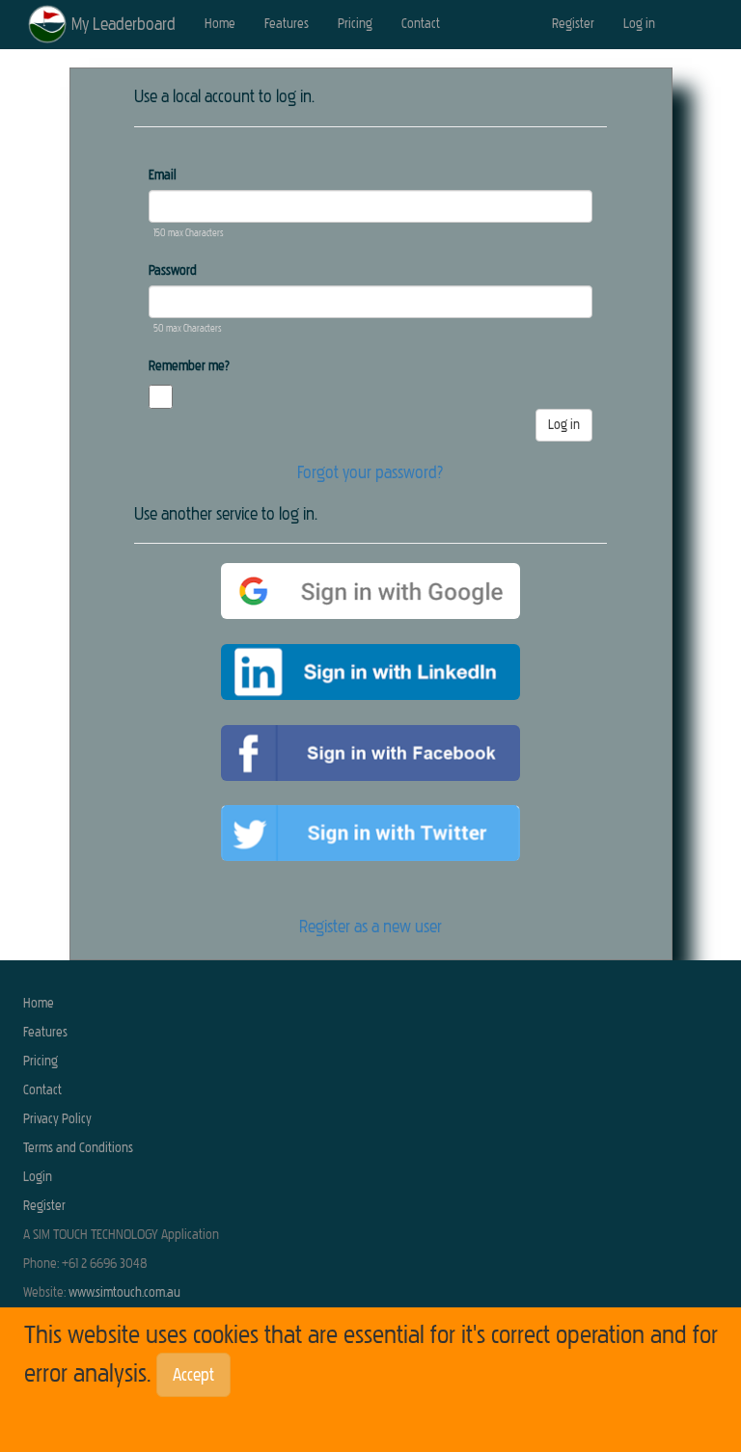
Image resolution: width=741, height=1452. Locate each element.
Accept (193, 1374)
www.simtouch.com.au (124, 1292)
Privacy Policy (57, 1119)
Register (573, 23)
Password (173, 270)
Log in (639, 23)
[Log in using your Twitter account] (370, 833)
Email (163, 175)
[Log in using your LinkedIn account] (370, 672)
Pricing (355, 23)
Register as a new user (370, 926)
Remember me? (189, 366)
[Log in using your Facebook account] (370, 753)
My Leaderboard (123, 24)
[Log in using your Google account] (370, 591)
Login (37, 1177)
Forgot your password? (370, 472)
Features (286, 23)
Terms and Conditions (78, 1148)
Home (220, 23)
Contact (420, 23)
